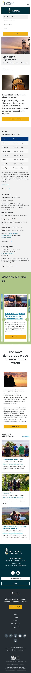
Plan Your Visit (8, 24)
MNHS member (13, 233)
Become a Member (16, 578)
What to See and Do (9, 21)
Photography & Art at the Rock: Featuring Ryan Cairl (15, 527)
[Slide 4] (18, 344)
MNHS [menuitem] (3, 68)
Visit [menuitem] (15, 614)
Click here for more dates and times (13, 464)
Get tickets (15, 33)
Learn (5, 28)
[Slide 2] (12, 344)
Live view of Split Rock (16, 119)
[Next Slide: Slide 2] (27, 319)
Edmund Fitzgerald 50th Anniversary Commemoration (15, 316)
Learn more (15, 336)
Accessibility (5, 184)
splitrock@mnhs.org (7, 253)
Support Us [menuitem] (15, 627)
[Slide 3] (15, 344)
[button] (27, 3)
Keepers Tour (8, 493)
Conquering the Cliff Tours (13, 459)
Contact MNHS (20, 650)
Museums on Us (6, 237)
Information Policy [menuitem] (13, 668)
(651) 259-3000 (11, 650)
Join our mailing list (15, 607)
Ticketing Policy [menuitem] (22, 668)
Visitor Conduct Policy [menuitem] (10, 670)
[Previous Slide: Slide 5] (4, 319)
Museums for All (6, 235)
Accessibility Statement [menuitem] (22, 670)
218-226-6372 (9, 565)
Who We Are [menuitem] (15, 624)
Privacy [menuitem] (6, 668)
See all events (25, 436)
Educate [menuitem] (15, 620)
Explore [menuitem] (15, 617)
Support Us (16, 583)
